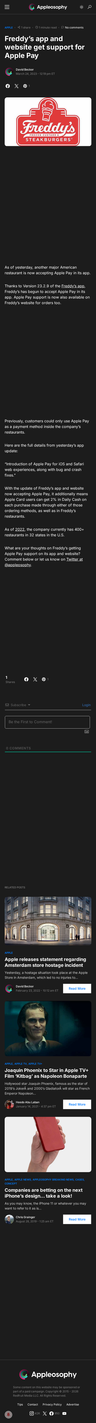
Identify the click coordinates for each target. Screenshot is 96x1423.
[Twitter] (45, 1413)
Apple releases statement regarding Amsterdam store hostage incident (45, 962)
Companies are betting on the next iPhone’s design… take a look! (43, 1193)
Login (86, 705)
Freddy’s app (73, 286)
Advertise (72, 1404)
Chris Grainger (25, 1217)
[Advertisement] (48, 204)
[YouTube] (64, 1413)
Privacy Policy (52, 1404)
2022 (19, 529)
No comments (74, 27)
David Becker (25, 69)
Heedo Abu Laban (27, 1102)
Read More (77, 988)
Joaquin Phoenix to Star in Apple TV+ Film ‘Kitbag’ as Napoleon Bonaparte (47, 1073)
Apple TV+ (35, 1063)
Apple (9, 27)
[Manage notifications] (8, 1414)
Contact (32, 1404)
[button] (7, 7)
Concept (11, 1183)
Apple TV (20, 1063)
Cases (79, 1179)
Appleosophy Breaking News (53, 1179)
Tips (20, 1404)
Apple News (22, 1179)
